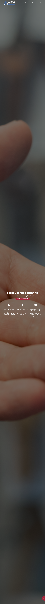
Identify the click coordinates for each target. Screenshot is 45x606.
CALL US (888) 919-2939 (23, 298)
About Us (34, 2)
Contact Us (39, 2)
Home (23, 2)
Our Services (27, 2)
